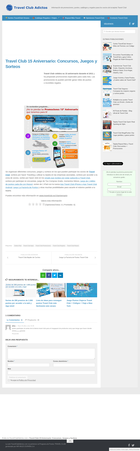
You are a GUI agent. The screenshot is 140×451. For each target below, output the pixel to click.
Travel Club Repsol (73, 245)
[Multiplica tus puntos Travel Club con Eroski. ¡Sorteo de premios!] (107, 102)
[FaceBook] (129, 24)
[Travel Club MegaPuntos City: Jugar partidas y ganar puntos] (107, 135)
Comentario (12, 346)
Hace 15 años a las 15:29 (26, 326)
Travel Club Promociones (43, 245)
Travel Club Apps (28, 245)
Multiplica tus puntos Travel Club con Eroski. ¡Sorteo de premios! (123, 102)
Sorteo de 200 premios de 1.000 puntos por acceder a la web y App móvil (19, 303)
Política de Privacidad (27, 380)
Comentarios (15, 320)
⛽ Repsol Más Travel (71, 18)
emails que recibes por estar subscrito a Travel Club (67, 178)
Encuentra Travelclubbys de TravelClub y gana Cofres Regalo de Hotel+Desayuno (123, 57)
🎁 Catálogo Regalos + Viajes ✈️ (45, 18)
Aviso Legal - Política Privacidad (130, 449)
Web (9, 369)
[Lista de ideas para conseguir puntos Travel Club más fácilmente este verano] (51, 290)
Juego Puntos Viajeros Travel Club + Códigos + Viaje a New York (79, 303)
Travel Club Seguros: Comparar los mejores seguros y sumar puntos (124, 91)
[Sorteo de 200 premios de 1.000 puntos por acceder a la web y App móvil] (20, 290)
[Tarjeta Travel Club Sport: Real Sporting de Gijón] (107, 124)
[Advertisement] (51, 38)
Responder (15, 333)
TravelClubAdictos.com (18, 438)
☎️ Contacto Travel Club (117, 18)
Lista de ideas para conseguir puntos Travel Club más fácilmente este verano (49, 303)
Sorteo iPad (17, 245)
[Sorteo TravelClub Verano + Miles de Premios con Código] (107, 46)
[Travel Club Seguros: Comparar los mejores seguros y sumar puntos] (107, 91)
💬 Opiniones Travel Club (93, 18)
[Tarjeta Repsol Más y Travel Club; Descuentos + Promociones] (107, 147)
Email (119, 187)
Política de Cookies (115, 449)
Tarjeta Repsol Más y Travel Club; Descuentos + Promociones (123, 146)
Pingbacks (33, 320)
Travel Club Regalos (59, 245)
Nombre (11, 361)
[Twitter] (133, 24)
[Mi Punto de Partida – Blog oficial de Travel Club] (107, 113)
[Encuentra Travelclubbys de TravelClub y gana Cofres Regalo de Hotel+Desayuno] (107, 57)
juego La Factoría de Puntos (25, 187)
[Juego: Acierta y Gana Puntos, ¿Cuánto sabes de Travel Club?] (107, 80)
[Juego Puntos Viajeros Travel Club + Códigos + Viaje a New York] (82, 290)
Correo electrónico (60, 361)
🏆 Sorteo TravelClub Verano (17, 18)
